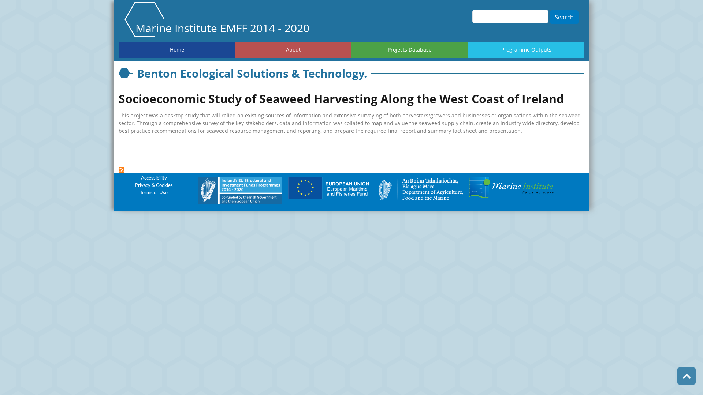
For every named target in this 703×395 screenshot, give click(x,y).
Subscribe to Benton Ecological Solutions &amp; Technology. (121, 170)
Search (564, 17)
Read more (136, 148)
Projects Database (410, 49)
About (293, 49)
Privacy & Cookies (154, 185)
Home (177, 49)
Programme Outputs (526, 49)
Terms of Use (154, 193)
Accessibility (154, 178)
